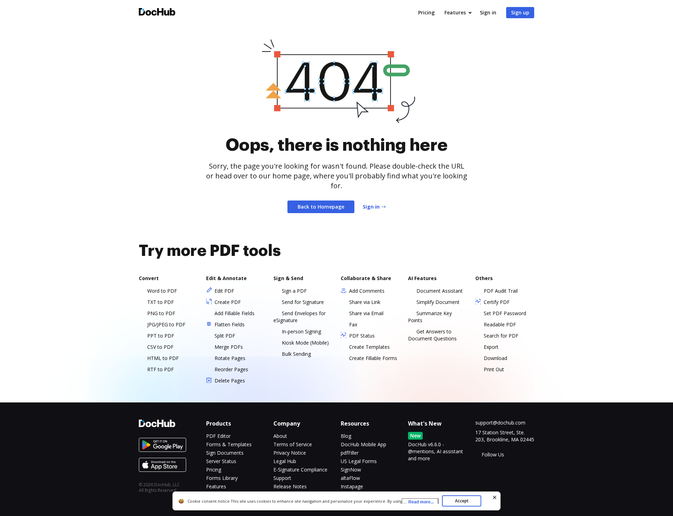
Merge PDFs (229, 347)
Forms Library (222, 478)
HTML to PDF (163, 358)
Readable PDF (500, 324)
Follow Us (493, 454)
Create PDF (228, 302)
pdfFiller (350, 452)
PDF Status (362, 335)
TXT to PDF (160, 302)
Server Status (221, 461)
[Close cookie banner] (494, 497)
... (418, 501)
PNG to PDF (161, 313)
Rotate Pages (230, 358)
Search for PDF (501, 335)
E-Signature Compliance (300, 469)
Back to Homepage (321, 206)
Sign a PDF (294, 290)
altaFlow (350, 478)
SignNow (351, 469)
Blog (346, 436)
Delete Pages (230, 380)
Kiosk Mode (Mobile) (305, 342)
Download (495, 358)
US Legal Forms (359, 461)
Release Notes (290, 486)
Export (491, 347)
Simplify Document (438, 302)
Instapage (352, 486)
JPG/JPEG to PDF (166, 324)
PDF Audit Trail (501, 290)
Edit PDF (224, 290)
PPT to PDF (160, 335)
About (280, 436)
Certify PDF (497, 302)
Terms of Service (292, 444)
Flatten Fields (230, 324)
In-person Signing (301, 331)
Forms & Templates (229, 444)
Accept (462, 501)
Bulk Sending (296, 354)
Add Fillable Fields (234, 313)
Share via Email (366, 313)
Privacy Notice (289, 452)
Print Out (494, 369)
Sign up (520, 12)
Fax (353, 324)
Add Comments (367, 290)
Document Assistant (439, 290)
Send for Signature (303, 302)
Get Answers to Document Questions (432, 335)
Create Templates (369, 347)
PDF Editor (218, 436)
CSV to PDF (160, 347)
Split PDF (225, 335)
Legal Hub (284, 461)
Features (455, 12)
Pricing (426, 12)
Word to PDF (162, 290)
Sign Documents (225, 452)
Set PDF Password (505, 313)
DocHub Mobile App (363, 444)
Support (282, 478)
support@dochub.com (500, 422)
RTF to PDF (160, 369)
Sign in (488, 12)
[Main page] (157, 13)
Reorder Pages (231, 369)
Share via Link (364, 302)
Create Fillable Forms (373, 358)
